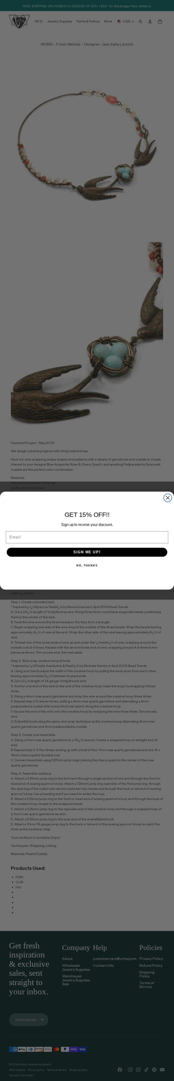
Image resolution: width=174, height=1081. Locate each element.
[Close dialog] (168, 498)
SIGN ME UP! (86, 552)
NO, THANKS (87, 565)
